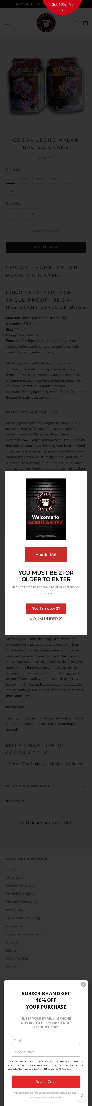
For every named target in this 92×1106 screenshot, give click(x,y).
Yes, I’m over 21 (46, 608)
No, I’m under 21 (46, 618)
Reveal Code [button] (46, 1081)
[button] (83, 984)
